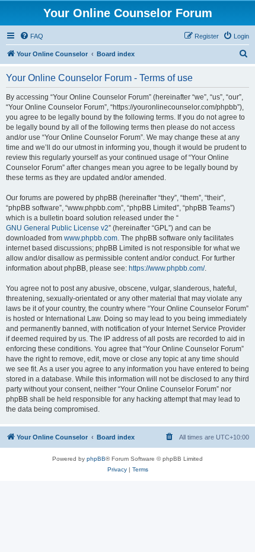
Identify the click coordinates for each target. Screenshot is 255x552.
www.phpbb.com (90, 238)
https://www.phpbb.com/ (167, 268)
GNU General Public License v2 (57, 228)
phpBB (96, 458)
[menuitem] (31, 36)
